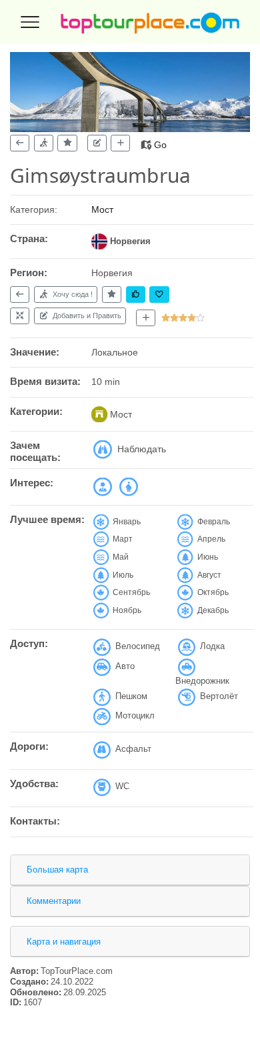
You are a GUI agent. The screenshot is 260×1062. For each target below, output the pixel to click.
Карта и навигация (64, 942)
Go (160, 144)
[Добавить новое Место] (145, 318)
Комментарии (54, 901)
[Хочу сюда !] (43, 143)
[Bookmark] (159, 295)
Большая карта (57, 870)
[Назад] (19, 143)
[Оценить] (67, 143)
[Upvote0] (135, 295)
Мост (102, 209)
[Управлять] (19, 316)
